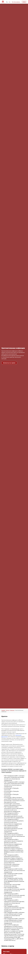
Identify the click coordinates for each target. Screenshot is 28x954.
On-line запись (16, 2)
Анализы (12, 710)
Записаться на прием (9, 363)
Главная (3, 710)
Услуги (7, 710)
